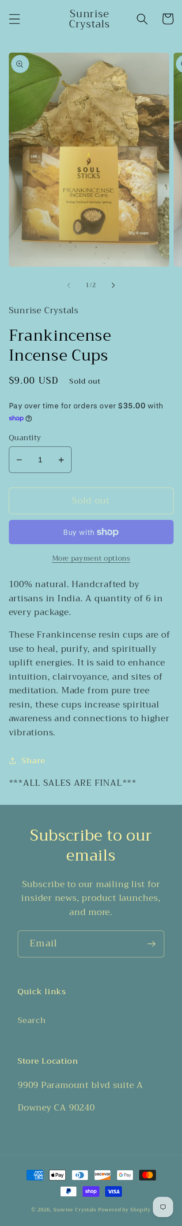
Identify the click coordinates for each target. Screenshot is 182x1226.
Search (32, 1020)
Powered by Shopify (124, 1210)
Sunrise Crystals (75, 1210)
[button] (14, 18)
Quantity (25, 438)
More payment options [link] (91, 558)
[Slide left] (68, 285)
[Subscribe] (151, 943)
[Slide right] (113, 285)
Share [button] (33, 761)
